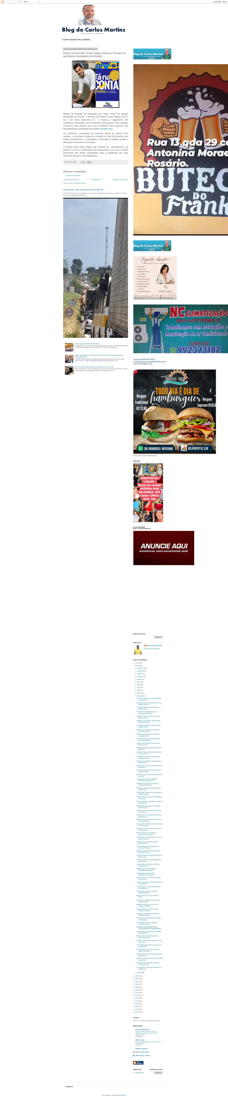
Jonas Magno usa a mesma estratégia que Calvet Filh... (149, 932)
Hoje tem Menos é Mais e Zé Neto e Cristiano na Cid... (148, 865)
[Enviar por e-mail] (81, 162)
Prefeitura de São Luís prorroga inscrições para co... (147, 923)
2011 (137, 1012)
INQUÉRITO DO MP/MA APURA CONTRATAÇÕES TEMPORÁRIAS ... (149, 928)
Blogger (123, 1095)
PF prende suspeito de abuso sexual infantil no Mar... (148, 726)
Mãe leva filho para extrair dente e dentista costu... (148, 842)
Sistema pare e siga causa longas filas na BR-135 (83, 190)
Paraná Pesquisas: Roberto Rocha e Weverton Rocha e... (148, 851)
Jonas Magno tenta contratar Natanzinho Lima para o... (146, 874)
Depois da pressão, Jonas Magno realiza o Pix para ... (147, 910)
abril (138, 690)
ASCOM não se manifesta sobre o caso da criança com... (149, 838)
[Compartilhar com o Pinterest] (90, 162)
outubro (139, 674)
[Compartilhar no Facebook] (88, 162)
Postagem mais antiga (120, 179)
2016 (137, 998)
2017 (137, 995)
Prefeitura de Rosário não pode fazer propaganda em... (148, 735)
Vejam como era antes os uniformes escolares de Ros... (148, 730)
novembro (140, 671)
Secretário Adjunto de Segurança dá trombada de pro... (148, 757)
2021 (137, 984)
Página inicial (96, 179)
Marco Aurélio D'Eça (142, 1029)
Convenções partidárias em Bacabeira (87, 344)
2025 (137, 666)
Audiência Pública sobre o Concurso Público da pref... (148, 717)
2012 (137, 1009)
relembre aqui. (106, 129)
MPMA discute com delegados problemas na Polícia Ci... (146, 869)
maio (138, 687)
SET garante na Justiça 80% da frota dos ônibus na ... (148, 887)
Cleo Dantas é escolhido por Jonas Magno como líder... (148, 950)
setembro (140, 676)
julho (138, 682)
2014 (137, 1004)
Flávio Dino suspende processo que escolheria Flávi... (148, 901)
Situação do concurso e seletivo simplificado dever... (147, 892)
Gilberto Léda (140, 1040)
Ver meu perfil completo (151, 648)
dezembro (140, 668)
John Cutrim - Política (142, 1055)
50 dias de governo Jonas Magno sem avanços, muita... (149, 771)
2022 (137, 981)
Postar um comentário (73, 175)
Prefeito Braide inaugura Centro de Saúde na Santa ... (148, 963)
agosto (139, 679)
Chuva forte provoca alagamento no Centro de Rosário (148, 847)
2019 (137, 990)
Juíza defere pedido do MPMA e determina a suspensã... (147, 780)
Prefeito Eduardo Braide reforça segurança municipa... (147, 712)
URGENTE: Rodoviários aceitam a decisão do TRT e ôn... (148, 784)
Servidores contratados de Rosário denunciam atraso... (148, 914)
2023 (137, 979)
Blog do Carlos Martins (154, 645)
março (139, 693)
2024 (137, 976)
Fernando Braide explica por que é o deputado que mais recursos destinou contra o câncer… (146, 1033)
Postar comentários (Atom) (77, 183)
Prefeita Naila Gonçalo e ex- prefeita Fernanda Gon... (148, 806)
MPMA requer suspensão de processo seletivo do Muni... (149, 820)
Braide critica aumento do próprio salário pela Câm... (147, 936)
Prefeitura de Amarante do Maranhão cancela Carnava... (148, 721)
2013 (137, 1006)
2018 (137, 992)
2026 (137, 663)
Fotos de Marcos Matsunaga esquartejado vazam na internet (94, 367)
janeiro (139, 972)
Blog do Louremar (141, 1048)
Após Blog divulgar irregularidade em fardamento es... (149, 708)
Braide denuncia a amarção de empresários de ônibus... (147, 833)
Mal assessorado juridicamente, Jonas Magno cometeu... (149, 703)
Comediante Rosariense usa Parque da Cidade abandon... (149, 793)
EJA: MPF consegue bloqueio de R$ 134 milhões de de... (148, 739)
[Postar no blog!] (84, 162)
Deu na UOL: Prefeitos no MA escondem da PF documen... (150, 824)
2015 (137, 1001)
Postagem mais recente (71, 179)
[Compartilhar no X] (86, 162)
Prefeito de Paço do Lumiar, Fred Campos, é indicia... (147, 905)
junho (139, 685)
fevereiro (140, 696)
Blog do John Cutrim (142, 1052)
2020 (137, 987)
